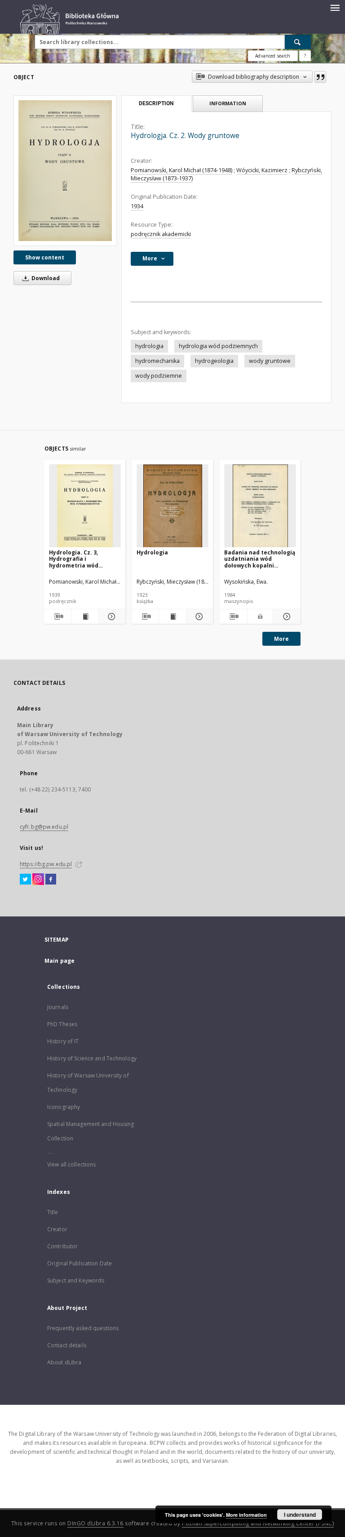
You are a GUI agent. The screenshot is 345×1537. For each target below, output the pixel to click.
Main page (59, 961)
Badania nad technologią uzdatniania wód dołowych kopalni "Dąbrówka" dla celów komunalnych (259, 559)
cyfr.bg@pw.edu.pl (44, 827)
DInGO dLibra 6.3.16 (95, 1523)
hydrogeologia (214, 361)
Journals (57, 1007)
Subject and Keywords (75, 1280)
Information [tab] (227, 103)
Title (52, 1212)
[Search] (298, 42)
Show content (44, 257)
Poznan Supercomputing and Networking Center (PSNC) (258, 1523)
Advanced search (272, 56)
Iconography (63, 1107)
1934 (137, 206)
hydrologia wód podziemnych (218, 346)
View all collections (71, 1164)
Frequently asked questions (83, 1328)
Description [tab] (156, 103)
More (281, 639)
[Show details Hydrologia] (198, 616)
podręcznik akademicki (161, 234)
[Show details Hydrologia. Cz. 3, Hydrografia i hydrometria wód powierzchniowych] (110, 616)
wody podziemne (158, 376)
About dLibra (64, 1362)
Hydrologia (152, 552)
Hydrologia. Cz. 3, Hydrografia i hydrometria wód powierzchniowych (75, 559)
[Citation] (320, 77)
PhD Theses (62, 1024)
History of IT (63, 1041)
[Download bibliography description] (57, 616)
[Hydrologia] (172, 506)
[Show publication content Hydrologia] (172, 616)
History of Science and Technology (92, 1058)
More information (246, 1514)
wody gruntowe (270, 361)
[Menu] (335, 7)
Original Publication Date (79, 1263)
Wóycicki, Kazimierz (262, 170)
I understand (300, 1514)
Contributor (62, 1246)
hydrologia (149, 346)
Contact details (66, 1345)
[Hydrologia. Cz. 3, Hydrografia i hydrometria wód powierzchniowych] (84, 506)
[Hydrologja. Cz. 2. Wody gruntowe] (65, 170)
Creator (57, 1229)
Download (45, 278)
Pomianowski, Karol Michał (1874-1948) (181, 170)
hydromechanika (157, 361)
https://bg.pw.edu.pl (46, 864)
